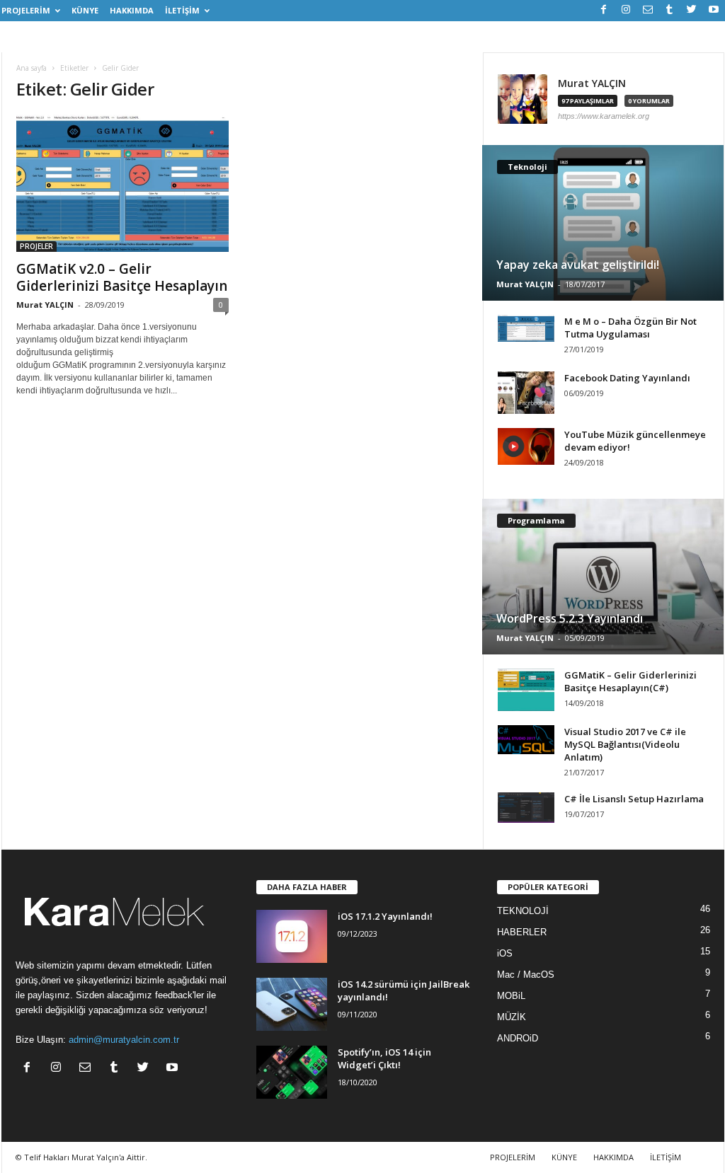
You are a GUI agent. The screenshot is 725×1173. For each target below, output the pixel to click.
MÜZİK (511, 1017)
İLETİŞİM (182, 10)
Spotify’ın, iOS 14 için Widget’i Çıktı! (384, 1058)
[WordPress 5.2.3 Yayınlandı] (603, 576)
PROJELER (36, 246)
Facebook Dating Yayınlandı (627, 377)
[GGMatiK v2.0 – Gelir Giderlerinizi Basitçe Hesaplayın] (122, 183)
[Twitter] (691, 10)
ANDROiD (517, 1038)
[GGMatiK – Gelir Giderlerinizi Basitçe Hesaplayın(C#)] (526, 690)
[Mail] (647, 10)
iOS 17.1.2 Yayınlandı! (385, 916)
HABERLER (522, 932)
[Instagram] (625, 10)
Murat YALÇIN (45, 304)
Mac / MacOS (525, 974)
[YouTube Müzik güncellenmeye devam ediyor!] (526, 446)
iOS (505, 953)
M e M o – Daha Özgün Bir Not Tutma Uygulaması (630, 327)
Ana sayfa (31, 68)
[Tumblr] (669, 10)
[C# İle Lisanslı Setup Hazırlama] (526, 807)
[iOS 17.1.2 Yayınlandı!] (291, 936)
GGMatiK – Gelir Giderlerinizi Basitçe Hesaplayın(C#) (630, 681)
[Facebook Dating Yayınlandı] (526, 392)
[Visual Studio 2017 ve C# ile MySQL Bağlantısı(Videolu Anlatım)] (526, 739)
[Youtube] (713, 10)
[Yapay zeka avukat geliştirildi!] (603, 223)
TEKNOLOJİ (523, 911)
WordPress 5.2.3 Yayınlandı (569, 618)
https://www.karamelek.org (603, 116)
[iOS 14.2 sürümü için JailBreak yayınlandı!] (291, 1004)
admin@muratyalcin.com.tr (124, 1039)
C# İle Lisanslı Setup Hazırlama (634, 798)
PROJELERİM (25, 10)
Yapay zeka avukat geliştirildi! (577, 264)
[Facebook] (603, 10)
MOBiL (511, 995)
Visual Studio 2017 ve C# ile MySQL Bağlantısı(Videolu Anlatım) (625, 744)
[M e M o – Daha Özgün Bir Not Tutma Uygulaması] (526, 328)
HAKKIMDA (132, 10)
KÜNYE (85, 10)
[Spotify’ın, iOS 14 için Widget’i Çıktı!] (291, 1072)
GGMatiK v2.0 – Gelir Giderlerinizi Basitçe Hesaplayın (121, 277)
